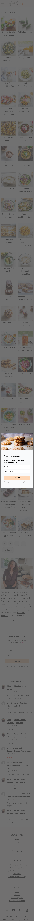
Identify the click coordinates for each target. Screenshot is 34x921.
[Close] (31, 435)
